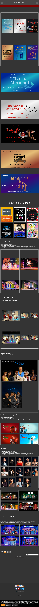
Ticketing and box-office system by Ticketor (19, 591)
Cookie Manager (15, 605)
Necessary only (8, 605)
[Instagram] (21, 588)
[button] (37, 3)
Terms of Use (19, 595)
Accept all (2, 605)
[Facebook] (16, 588)
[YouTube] (19, 588)
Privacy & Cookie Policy (24, 603)
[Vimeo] (23, 588)
